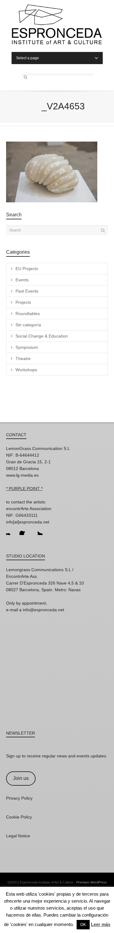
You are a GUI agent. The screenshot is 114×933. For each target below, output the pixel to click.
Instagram (11, 530)
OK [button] (83, 924)
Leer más (100, 924)
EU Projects (27, 268)
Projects (23, 302)
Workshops (26, 369)
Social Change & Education (42, 336)
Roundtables (28, 313)
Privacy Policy (19, 798)
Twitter (38, 530)
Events (22, 279)
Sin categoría (28, 324)
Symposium (27, 347)
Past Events (27, 291)
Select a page (27, 58)
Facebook (24, 530)
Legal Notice (18, 835)
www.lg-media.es (22, 475)
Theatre (23, 358)
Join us (21, 778)
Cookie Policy (19, 817)
